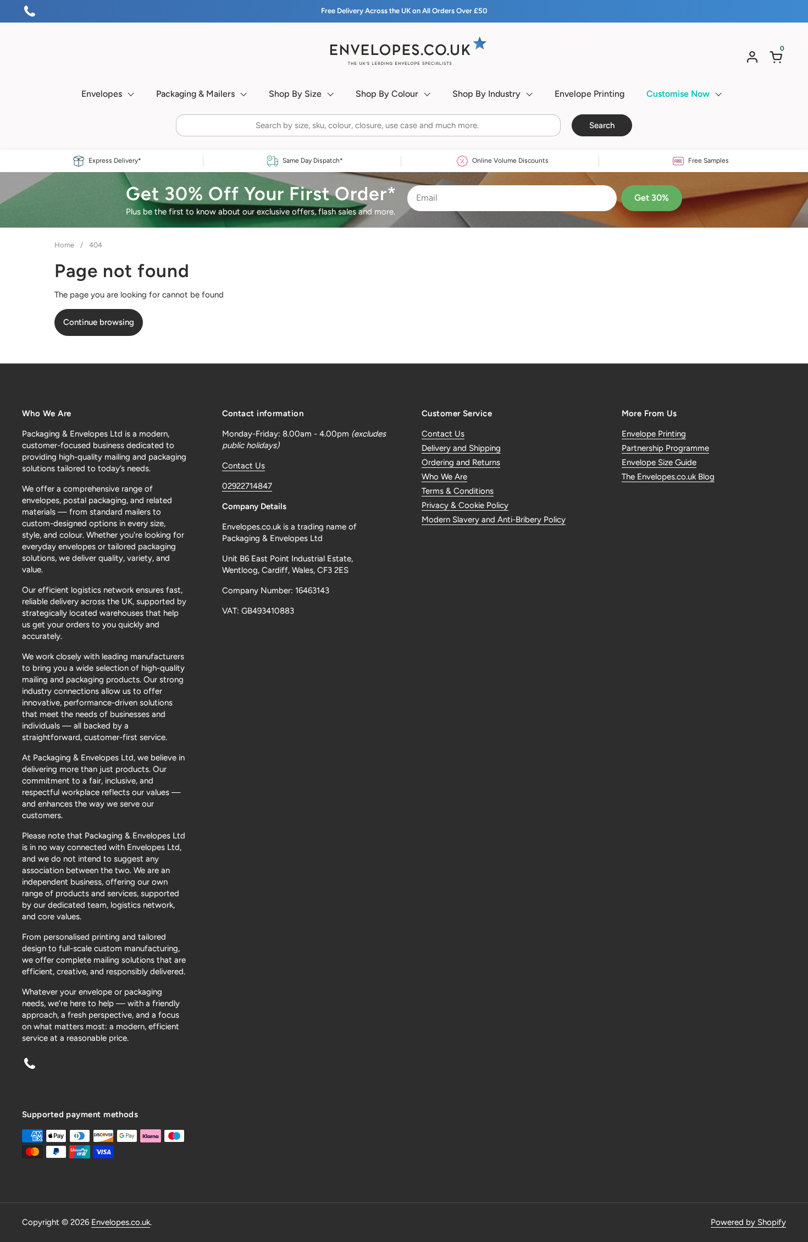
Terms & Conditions (458, 491)
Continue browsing (98, 322)
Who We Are (444, 477)
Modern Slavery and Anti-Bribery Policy (494, 520)
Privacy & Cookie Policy (465, 505)
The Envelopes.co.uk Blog (668, 477)
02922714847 (247, 486)
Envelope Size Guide (659, 462)
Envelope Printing (654, 434)
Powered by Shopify (748, 1222)
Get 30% (651, 197)
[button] (778, 57)
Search (602, 125)
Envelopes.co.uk (120, 1222)
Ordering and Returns (461, 462)
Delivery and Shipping (461, 448)
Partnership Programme (665, 448)
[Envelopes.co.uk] (404, 51)
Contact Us (243, 466)
